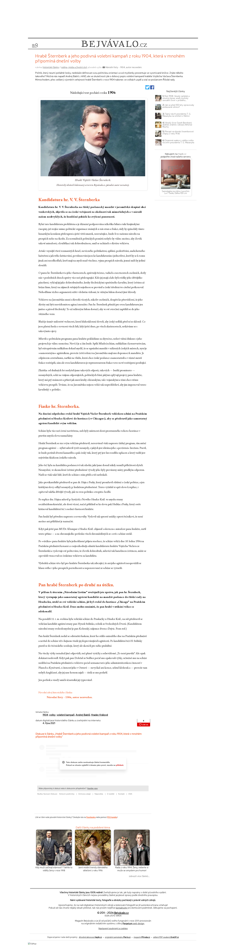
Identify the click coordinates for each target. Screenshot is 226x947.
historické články (51, 67)
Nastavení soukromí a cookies (113, 928)
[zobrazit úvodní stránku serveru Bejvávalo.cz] (114, 46)
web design (133, 923)
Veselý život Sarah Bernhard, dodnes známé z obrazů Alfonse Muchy (177, 124)
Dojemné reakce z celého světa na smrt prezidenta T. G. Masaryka (178, 141)
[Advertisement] (113, 18)
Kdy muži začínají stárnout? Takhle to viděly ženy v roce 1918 (53, 869)
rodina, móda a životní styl (74, 67)
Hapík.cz (182, 153)
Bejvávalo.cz (121, 912)
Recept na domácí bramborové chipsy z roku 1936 (178, 132)
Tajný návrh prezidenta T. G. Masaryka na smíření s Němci (176, 114)
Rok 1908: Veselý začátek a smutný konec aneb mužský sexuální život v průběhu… (176, 98)
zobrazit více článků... (139, 875)
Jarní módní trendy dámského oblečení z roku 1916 (93, 869)
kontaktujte (121, 907)
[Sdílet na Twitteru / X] (147, 88)
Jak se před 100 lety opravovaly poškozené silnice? (178, 105)
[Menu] (35, 45)
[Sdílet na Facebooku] (152, 88)
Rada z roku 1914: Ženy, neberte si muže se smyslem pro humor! (131, 869)
